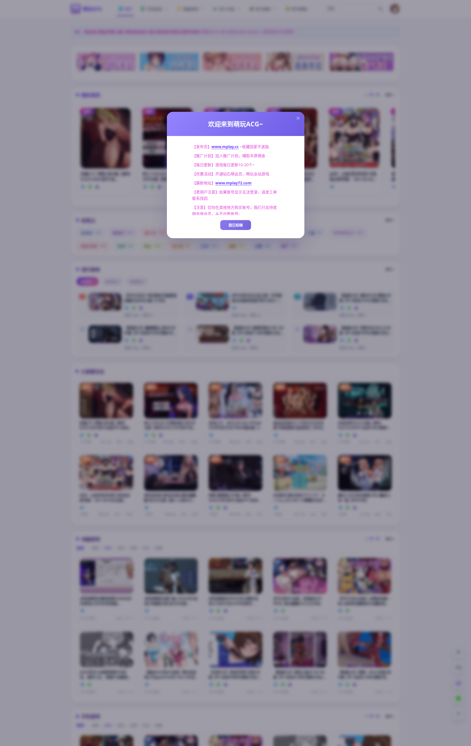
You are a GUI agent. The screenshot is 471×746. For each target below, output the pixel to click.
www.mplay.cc (225, 146)
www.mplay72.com (233, 182)
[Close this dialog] (298, 118)
